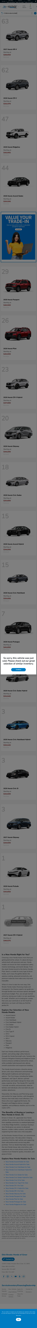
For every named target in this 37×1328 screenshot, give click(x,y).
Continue (18, 669)
